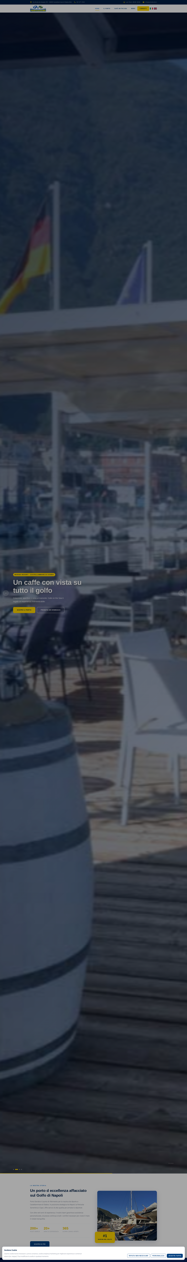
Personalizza (158, 1256)
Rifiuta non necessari (138, 1256)
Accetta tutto (174, 1256)
